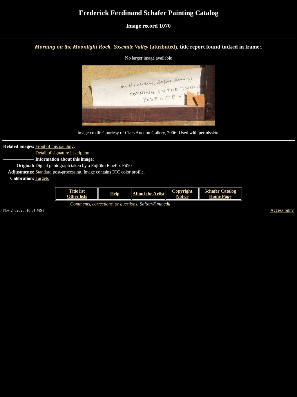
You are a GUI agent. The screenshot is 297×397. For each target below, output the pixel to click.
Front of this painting (54, 146)
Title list (77, 191)
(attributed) (106, 47)
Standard (43, 171)
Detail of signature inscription (62, 152)
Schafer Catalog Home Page (220, 194)
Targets (42, 178)
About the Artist (148, 193)
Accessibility (282, 210)
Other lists (77, 196)
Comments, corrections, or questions (103, 203)
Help (114, 193)
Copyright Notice (182, 194)
